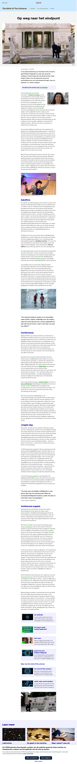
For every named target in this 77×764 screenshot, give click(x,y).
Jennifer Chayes (43, 382)
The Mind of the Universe (36, 131)
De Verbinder (44, 87)
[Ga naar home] (38, 3)
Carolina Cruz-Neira (34, 95)
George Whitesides (26, 384)
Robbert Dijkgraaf (41, 258)
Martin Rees (42, 366)
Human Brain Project (27, 577)
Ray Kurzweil (32, 476)
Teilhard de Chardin (44, 435)
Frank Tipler (47, 449)
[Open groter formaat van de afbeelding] (57, 98)
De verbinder (31, 255)
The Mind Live (38, 106)
